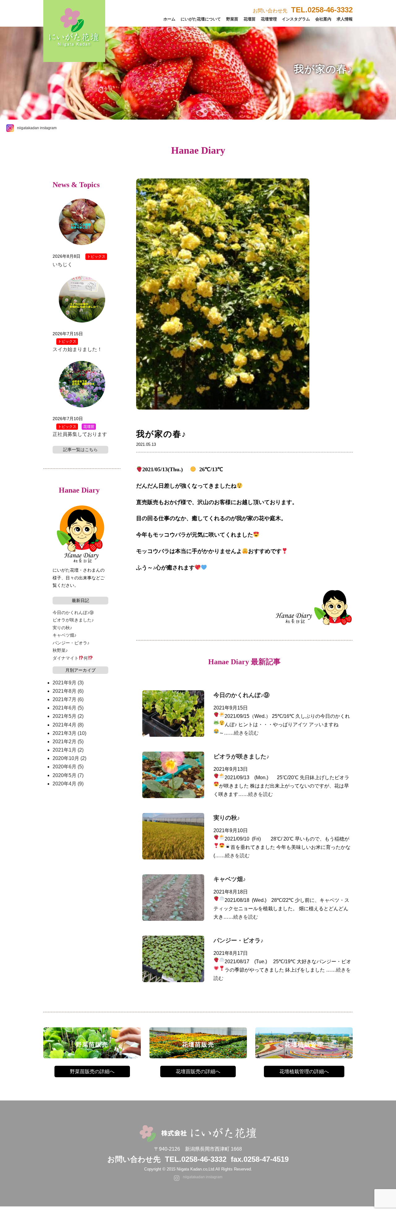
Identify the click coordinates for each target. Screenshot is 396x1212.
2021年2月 (68, 741)
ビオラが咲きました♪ (241, 756)
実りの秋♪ (226, 818)
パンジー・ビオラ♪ (238, 940)
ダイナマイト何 (70, 658)
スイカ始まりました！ (77, 349)
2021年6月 (68, 707)
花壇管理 (269, 19)
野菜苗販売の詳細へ (92, 1071)
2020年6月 (68, 766)
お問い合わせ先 (303, 10)
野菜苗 (232, 19)
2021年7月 (68, 699)
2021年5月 (68, 716)
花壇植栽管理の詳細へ (304, 1071)
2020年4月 (68, 783)
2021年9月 (68, 682)
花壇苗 (249, 19)
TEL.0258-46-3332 (195, 1159)
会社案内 (323, 19)
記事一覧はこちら (80, 449)
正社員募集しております (80, 434)
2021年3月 (69, 733)
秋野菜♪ (60, 650)
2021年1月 (68, 750)
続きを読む (246, 733)
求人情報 (345, 19)
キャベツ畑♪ (229, 879)
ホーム (169, 19)
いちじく (62, 264)
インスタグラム (296, 19)
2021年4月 (68, 724)
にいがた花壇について (201, 19)
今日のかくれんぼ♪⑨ (241, 695)
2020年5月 (68, 775)
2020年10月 (69, 758)
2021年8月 (68, 691)
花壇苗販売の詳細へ (198, 1071)
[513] (222, 422)
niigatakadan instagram (37, 128)
